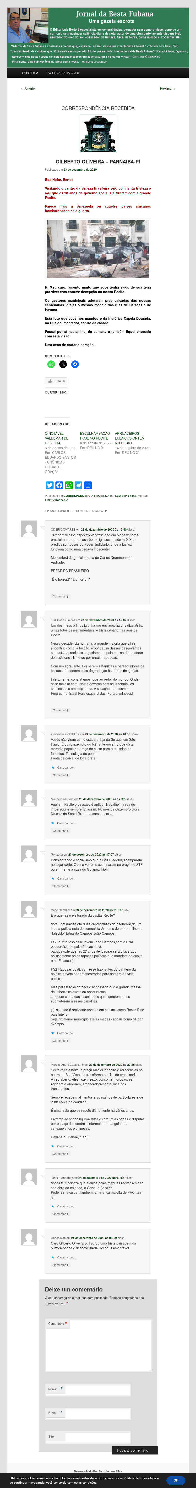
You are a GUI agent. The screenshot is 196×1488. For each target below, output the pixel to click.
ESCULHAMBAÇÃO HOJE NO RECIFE (95, 435)
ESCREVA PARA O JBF (63, 72)
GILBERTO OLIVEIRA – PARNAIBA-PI (98, 161)
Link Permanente (56, 500)
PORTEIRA (30, 72)
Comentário (57, 1323)
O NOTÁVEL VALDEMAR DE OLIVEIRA (56, 438)
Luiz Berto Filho (125, 495)
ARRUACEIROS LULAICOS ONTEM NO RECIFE (130, 438)
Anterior (28, 88)
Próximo (167, 88)
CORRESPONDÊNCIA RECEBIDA (86, 495)
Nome (55, 1389)
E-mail (55, 1413)
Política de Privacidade (140, 1478)
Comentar (61, 596)
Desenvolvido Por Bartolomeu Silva (98, 1471)
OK (176, 1480)
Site (51, 1436)
